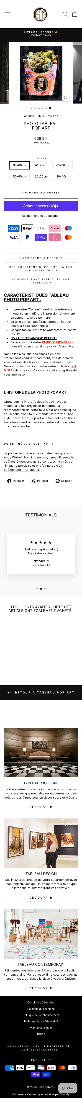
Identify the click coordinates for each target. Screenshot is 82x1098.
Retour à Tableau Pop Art (44, 692)
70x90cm (41, 165)
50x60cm (19, 176)
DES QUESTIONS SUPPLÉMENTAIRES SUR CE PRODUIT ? (41, 269)
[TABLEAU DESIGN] (41, 843)
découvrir (41, 807)
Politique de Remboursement (41, 1015)
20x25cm (41, 176)
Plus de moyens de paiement (41, 215)
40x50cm (62, 165)
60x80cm (19, 165)
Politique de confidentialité (41, 1021)
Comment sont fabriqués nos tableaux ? (41, 281)
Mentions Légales (41, 1027)
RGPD (41, 1034)
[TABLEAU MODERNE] (41, 752)
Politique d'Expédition (41, 1009)
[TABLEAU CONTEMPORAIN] (41, 934)
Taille (41, 157)
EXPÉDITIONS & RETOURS (41, 258)
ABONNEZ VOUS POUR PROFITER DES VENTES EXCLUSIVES (39, 1048)
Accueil (29, 116)
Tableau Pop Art (46, 116)
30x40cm (62, 176)
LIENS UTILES (40, 1060)
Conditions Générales (41, 1002)
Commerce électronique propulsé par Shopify (41, 1094)
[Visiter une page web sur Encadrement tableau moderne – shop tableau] (14, 370)
